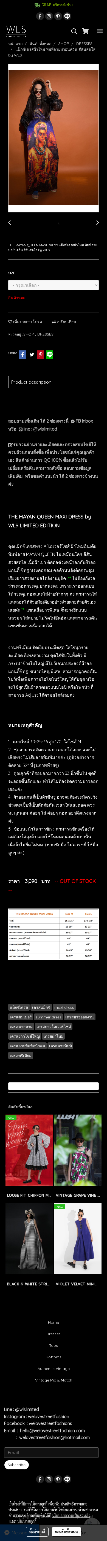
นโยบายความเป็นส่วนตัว (71, 1515)
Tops (53, 1345)
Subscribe (17, 1464)
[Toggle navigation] (100, 31)
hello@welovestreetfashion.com (52, 1430)
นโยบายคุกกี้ (26, 1521)
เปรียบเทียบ (66, 321)
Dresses (53, 1333)
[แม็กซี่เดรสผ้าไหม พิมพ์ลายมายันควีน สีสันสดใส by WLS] (53, 138)
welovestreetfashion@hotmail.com (54, 1437)
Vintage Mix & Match (53, 1380)
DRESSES (45, 334)
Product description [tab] (31, 382)
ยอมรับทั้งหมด (66, 1531)
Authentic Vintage (54, 1368)
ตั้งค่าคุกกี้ (37, 1531)
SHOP (29, 334)
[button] (72, 31)
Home (53, 1322)
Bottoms (53, 1357)
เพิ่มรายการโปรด (27, 321)
